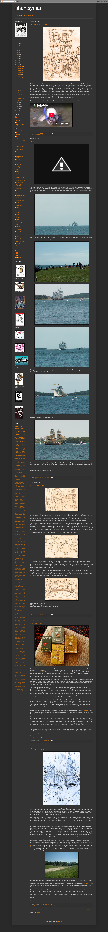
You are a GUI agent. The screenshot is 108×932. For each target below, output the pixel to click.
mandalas (23, 487)
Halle (17, 138)
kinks (24, 513)
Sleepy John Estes (19, 563)
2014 (18, 60)
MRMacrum (19, 209)
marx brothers (22, 516)
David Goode (22, 542)
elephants (17, 599)
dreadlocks (17, 597)
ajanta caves (18, 572)
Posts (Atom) (39, 912)
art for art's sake (18, 576)
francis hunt (19, 164)
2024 (18, 45)
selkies (16, 668)
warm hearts (21, 685)
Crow (35, 905)
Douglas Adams (20, 496)
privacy (24, 654)
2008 (18, 108)
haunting (17, 610)
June (19, 90)
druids (24, 504)
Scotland (23, 562)
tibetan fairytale (18, 534)
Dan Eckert (20, 541)
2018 (18, 53)
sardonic (17, 530)
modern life (18, 456)
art (24, 435)
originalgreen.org (18, 644)
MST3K (20, 555)
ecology (22, 428)
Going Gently (19, 130)
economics (39, 905)
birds (19, 582)
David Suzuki (17, 544)
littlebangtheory (20, 200)
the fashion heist (37, 486)
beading (23, 451)
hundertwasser (18, 511)
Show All (23, 140)
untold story (20, 683)
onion (24, 642)
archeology (23, 575)
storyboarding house (38, 24)
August (19, 74)
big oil (16, 582)
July (19, 76)
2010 (18, 104)
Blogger (60, 921)
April (19, 94)
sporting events (43, 134)
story (21, 449)
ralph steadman (22, 658)
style (22, 671)
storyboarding (22, 441)
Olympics (56, 905)
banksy (19, 580)
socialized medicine (20, 531)
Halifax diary (36, 478)
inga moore (23, 618)
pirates (16, 654)
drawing (23, 434)
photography (17, 652)
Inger (19, 551)
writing (22, 689)
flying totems (19, 162)
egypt (16, 506)
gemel (17, 169)
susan (19, 257)
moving (17, 448)
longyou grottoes (19, 628)
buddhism (17, 473)
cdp (17, 151)
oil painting (23, 641)
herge (16, 611)
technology (17, 469)
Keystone (23, 554)
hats (24, 609)
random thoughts (19, 435)
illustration (23, 617)
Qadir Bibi (18, 561)
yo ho (32, 141)
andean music (18, 575)
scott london (22, 666)
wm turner (17, 689)
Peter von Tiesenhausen (20, 559)
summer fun (22, 532)
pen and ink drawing (20, 430)
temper (22, 673)
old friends (18, 642)
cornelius (20, 592)
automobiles (17, 579)
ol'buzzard (18, 214)
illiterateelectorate (20, 180)
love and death (22, 630)
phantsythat (28, 8)
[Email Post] (52, 133)
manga (16, 516)
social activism (22, 530)
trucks (16, 678)
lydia (17, 202)
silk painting (18, 432)
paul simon (21, 648)
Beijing (32, 845)
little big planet (21, 625)
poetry (16, 524)
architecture (22, 497)
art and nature (18, 437)
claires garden (19, 153)
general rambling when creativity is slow (20, 446)
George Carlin (22, 545)
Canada (20, 458)
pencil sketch (37, 134)
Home (61, 909)
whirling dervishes (21, 686)
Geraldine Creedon (19, 547)
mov (20, 634)
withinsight (18, 243)
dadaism (23, 593)
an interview (86, 710)
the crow (18, 233)
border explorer (20, 149)
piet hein (23, 652)
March (19, 96)
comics (16, 592)
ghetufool (18, 171)
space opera (22, 669)
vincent (18, 240)
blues (22, 582)
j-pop (22, 620)
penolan (18, 217)
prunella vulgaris (20, 221)
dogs (16, 485)
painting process (21, 645)
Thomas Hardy (18, 566)
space (16, 669)
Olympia (86, 883)
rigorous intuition (20, 222)
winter (24, 535)
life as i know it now (20, 195)
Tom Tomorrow (22, 568)
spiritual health (20, 492)
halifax (16, 452)
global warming (22, 463)
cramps (24, 592)
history (20, 475)
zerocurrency (19, 246)
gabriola (18, 167)
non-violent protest (20, 518)
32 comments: (47, 477)
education (23, 597)
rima (17, 224)
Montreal (23, 555)
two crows (18, 236)
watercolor (19, 426)
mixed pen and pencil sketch (47, 905)
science (23, 468)
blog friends (22, 472)
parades (20, 647)
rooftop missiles (36, 896)
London (16, 555)
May (19, 92)
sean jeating (19, 228)
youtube (21, 690)
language (21, 624)
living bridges (22, 627)
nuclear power (18, 641)
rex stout (20, 661)
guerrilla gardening (21, 507)
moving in (20, 635)
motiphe (16, 634)
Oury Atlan (23, 558)
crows (21, 503)
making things (22, 631)
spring (16, 532)
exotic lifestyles (22, 599)
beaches (23, 580)
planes (24, 523)
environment (22, 506)
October (20, 70)
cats (20, 589)
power (20, 654)
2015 (18, 58)
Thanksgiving (22, 565)
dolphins (23, 596)
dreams (16, 475)
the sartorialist (19, 234)
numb (19, 255)
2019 (18, 50)
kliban (19, 486)
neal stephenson (41, 742)
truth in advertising (21, 678)
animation (17, 470)
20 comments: (47, 614)
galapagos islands (20, 604)
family (16, 507)
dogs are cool (19, 504)
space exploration (21, 461)
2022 (18, 49)
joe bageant (19, 187)
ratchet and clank (19, 659)
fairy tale (17, 600)
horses (20, 611)
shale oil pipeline (21, 668)
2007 (18, 110)
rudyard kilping (18, 665)
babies (22, 579)
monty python (18, 489)
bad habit (18, 148)
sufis (24, 671)
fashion (21, 600)
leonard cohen (18, 514)
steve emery (19, 231)
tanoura (18, 673)
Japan (22, 552)
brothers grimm (18, 585)
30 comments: (46, 904)
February (20, 98)
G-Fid (17, 166)
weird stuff (17, 476)
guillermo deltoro (19, 609)
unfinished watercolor (20, 679)
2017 (18, 54)
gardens (16, 606)
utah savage (19, 238)
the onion (23, 675)
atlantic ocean (22, 578)
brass (24, 583)
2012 (18, 64)
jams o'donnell (19, 182)
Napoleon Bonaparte (20, 556)
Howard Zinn (18, 549)
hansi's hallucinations (19, 175)
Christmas (23, 494)
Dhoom (22, 544)
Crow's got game (37, 749)
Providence (17, 497)
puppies (23, 655)
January (20, 100)
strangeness (17, 493)
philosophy (23, 466)
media (16, 517)
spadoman (18, 229)
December (20, 66)
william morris (22, 687)
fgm (24, 600)
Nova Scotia (22, 455)
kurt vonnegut (21, 623)
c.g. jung (23, 586)
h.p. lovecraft (18, 508)
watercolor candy (20, 241)
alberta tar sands (19, 478)
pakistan (16, 647)
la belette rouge (20, 193)
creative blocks (18, 593)
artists (16, 499)
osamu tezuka (18, 521)
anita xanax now (20, 146)
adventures (23, 469)
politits (17, 219)
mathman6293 (19, 205)
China (20, 540)
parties (24, 647)
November (20, 68)
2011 (18, 102)
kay (17, 190)
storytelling (17, 440)
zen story (18, 442)
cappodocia (23, 587)
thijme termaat (18, 676)
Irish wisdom (22, 551)
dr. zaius (18, 159)
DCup (17, 154)
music (24, 475)
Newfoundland (18, 558)
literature (36, 742)
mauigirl (18, 207)
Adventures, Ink (28, 15)
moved (24, 517)
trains (16, 494)
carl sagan (19, 501)
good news (17, 607)
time (22, 676)
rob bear (18, 226)
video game (20, 535)
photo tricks (22, 651)
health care (22, 610)
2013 (18, 62)
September (20, 72)
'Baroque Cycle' (41, 672)
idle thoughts (18, 617)
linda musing (19, 197)
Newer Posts (34, 909)
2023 (18, 47)
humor (24, 510)
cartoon (16, 589)
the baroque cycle (49, 742)
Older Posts (89, 909)
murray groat (20, 637)
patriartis (16, 648)
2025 (18, 43)
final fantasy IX (21, 485)
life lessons (23, 486)
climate (20, 590)
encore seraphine (20, 161)
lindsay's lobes (19, 199)
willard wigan (17, 687)
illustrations (17, 513)
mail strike (17, 631)
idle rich (23, 616)
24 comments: (47, 133)
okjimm (18, 212)
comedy (23, 590)
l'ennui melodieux (20, 192)
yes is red (18, 245)
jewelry (20, 621)
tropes (24, 676)
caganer (16, 587)
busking (19, 586)
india (21, 513)
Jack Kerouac (18, 552)
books (19, 480)
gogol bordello (22, 606)
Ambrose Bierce (18, 537)
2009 (18, 106)
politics (16, 468)
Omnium (18, 134)
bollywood (21, 583)
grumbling (23, 607)
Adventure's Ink (18, 462)
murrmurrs (18, 211)
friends (24, 603)
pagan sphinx (19, 216)
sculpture (23, 490)
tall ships (41, 478)
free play (18, 603)
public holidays (22, 528)
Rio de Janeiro (85, 846)
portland (19, 490)
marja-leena (19, 204)
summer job (42, 616)
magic (24, 514)
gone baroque (36, 623)
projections (17, 655)
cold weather (22, 483)
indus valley (17, 618)
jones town (18, 188)
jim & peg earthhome (18, 184)
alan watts (22, 573)
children (23, 473)
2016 (18, 56)
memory (20, 517)
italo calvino (17, 620)
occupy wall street (20, 520)
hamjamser (19, 173)
